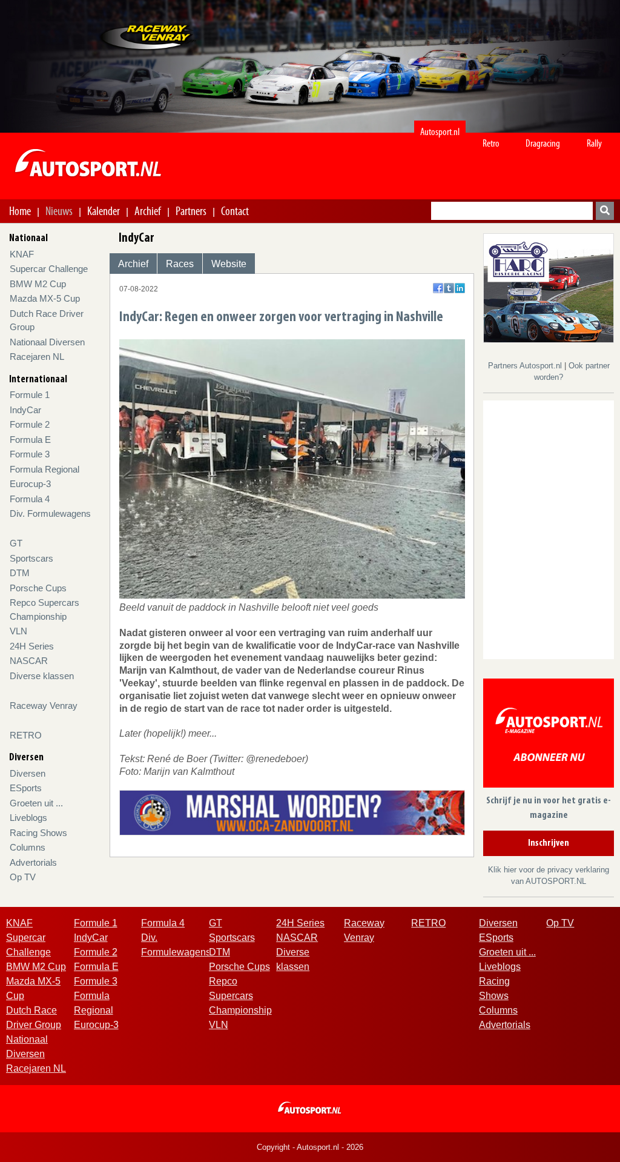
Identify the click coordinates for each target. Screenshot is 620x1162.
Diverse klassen (42, 676)
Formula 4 (30, 499)
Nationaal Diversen (47, 342)
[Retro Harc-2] (548, 287)
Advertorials (33, 862)
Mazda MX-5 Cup (45, 298)
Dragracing (543, 143)
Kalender (103, 211)
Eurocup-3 (30, 484)
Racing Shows (38, 833)
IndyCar (25, 410)
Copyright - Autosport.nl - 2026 (310, 1147)
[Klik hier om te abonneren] (548, 735)
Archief (147, 211)
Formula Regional (44, 469)
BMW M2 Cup (38, 284)
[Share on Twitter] (449, 288)
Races (180, 264)
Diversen (27, 773)
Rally (594, 143)
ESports (26, 788)
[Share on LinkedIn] (460, 288)
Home (20, 211)
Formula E (30, 439)
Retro (491, 143)
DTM (20, 573)
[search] (605, 211)
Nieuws (59, 211)
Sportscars (31, 558)
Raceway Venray (44, 705)
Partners (191, 211)
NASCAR (29, 661)
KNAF (22, 254)
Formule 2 (30, 424)
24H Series (32, 646)
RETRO (26, 735)
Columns (27, 847)
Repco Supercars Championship (240, 995)
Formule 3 (30, 454)
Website (228, 264)
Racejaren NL (37, 356)
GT (16, 543)
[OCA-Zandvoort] (292, 812)
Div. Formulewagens (50, 513)
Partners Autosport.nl (526, 365)
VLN (18, 631)
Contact (235, 211)
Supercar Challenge (49, 269)
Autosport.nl (440, 131)
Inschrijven (548, 843)
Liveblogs (28, 817)
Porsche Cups (38, 588)
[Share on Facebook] (438, 288)
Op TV (23, 877)
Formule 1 (30, 395)
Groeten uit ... (36, 803)
